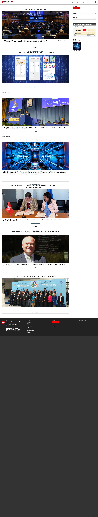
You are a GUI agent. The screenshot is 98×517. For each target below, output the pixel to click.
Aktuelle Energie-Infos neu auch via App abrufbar (35, 52)
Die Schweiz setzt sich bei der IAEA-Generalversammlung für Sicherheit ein (35, 96)
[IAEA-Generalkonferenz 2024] (35, 25)
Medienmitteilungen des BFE (81, 320)
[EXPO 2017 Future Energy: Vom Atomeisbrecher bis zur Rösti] (35, 292)
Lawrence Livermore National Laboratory (50, 171)
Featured (41, 51)
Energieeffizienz (32, 51)
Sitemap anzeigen (54, 326)
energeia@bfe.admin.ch (29, 331)
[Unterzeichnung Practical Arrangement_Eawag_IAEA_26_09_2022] (35, 203)
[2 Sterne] (2, 92)
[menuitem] (69, 2)
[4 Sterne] (3, 92)
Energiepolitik (35, 230)
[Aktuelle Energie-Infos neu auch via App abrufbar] (35, 69)
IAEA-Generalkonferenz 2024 (35, 9)
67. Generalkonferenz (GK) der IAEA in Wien (19, 127)
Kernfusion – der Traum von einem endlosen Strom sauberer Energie (35, 140)
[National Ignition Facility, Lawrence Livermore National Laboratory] (35, 156)
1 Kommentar (37, 312)
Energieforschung (34, 184)
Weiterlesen (35, 43)
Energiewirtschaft (37, 51)
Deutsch (29, 51)
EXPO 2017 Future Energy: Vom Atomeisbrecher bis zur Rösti (35, 276)
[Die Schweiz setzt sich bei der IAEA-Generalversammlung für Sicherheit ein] (35, 112)
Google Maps (28, 324)
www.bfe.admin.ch (29, 332)
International (39, 184)
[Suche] (95, 2)
